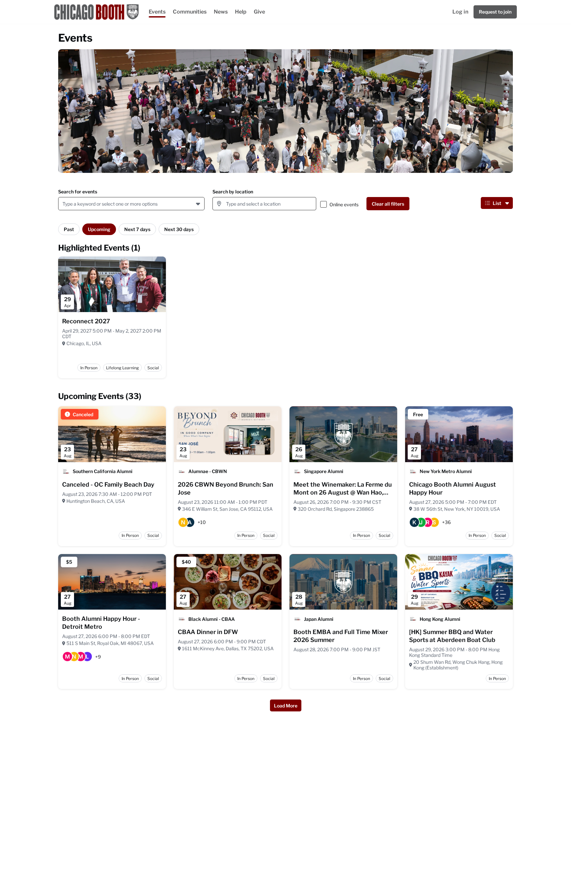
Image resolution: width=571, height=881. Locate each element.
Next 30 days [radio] (179, 229)
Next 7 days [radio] (137, 229)
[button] (198, 203)
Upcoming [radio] (99, 229)
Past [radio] (69, 229)
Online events (344, 204)
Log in (460, 12)
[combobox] (63, 204)
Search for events (77, 191)
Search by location (232, 191)
